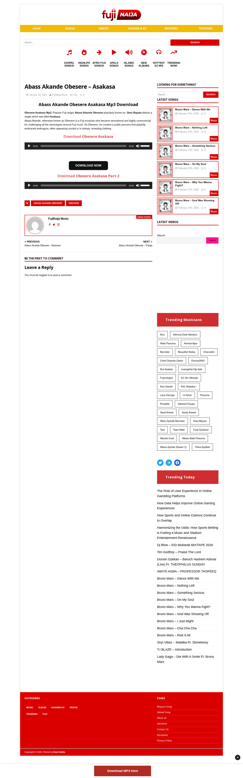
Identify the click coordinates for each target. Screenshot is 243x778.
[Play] (29, 146)
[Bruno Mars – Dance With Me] (165, 119)
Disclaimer (162, 735)
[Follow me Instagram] (58, 224)
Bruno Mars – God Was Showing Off (183, 614)
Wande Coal (167, 438)
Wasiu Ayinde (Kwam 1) (173, 447)
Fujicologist (166, 377)
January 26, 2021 (38, 95)
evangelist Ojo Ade (191, 369)
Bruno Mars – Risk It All (173, 635)
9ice (162, 334)
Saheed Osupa (186, 403)
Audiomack (58, 707)
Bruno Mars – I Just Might (175, 621)
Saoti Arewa (166, 412)
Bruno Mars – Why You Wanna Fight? (183, 607)
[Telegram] (169, 462)
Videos (74, 707)
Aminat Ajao (190, 343)
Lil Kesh (187, 395)
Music (29, 707)
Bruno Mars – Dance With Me (192, 109)
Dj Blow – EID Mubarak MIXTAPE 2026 (185, 545)
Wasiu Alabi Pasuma (193, 438)
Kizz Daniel (166, 386)
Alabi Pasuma (168, 343)
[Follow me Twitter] (54, 224)
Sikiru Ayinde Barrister (172, 421)
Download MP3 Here (122, 771)
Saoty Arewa (189, 412)
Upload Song (163, 712)
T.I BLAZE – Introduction (174, 649)
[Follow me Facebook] (50, 224)
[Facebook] (177, 462)
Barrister (165, 351)
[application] (88, 146)
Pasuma (204, 395)
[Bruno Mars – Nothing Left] (165, 138)
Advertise (162, 723)
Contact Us (163, 729)
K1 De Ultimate (189, 377)
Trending (32, 714)
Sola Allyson (200, 421)
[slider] (145, 145)
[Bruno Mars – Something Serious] (165, 156)
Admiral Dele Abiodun (185, 334)
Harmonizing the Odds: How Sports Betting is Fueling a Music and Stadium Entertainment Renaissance (187, 533)
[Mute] (137, 146)
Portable (165, 403)
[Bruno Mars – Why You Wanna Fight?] (165, 192)
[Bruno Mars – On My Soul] (165, 174)
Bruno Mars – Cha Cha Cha (177, 628)
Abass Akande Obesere (48, 203)
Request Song (164, 706)
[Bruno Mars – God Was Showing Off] (165, 210)
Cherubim (209, 351)
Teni (162, 429)
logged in (44, 275)
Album (42, 707)
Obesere (74, 203)
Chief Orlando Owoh (171, 360)
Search (161, 235)
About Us (162, 718)
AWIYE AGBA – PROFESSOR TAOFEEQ (186, 571)
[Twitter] (160, 462)
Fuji (75, 95)
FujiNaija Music (60, 95)
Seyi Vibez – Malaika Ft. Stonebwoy (182, 642)
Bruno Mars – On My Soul (190, 164)
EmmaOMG (198, 360)
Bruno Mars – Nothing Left (191, 127)
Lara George (167, 395)
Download (88, 136)
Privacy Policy (164, 740)
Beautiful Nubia (186, 351)
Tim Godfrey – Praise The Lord (179, 552)
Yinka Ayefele (202, 447)
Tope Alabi (179, 429)
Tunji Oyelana (200, 429)
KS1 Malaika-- (189, 386)
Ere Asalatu (166, 369)
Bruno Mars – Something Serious (195, 145)
